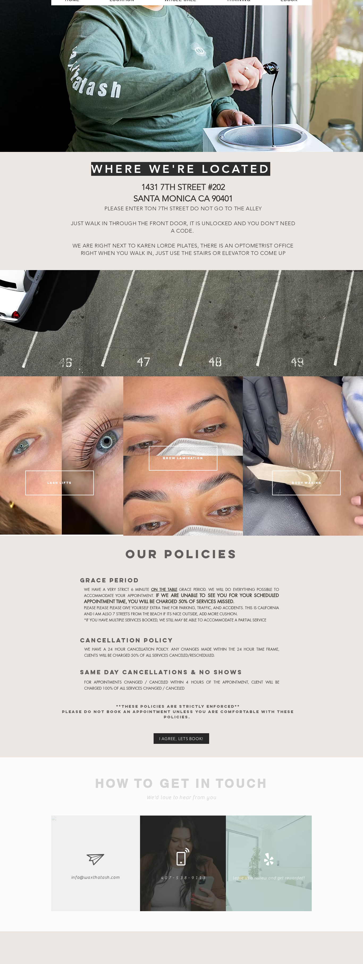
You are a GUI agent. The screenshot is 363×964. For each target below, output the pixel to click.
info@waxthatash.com (95, 877)
